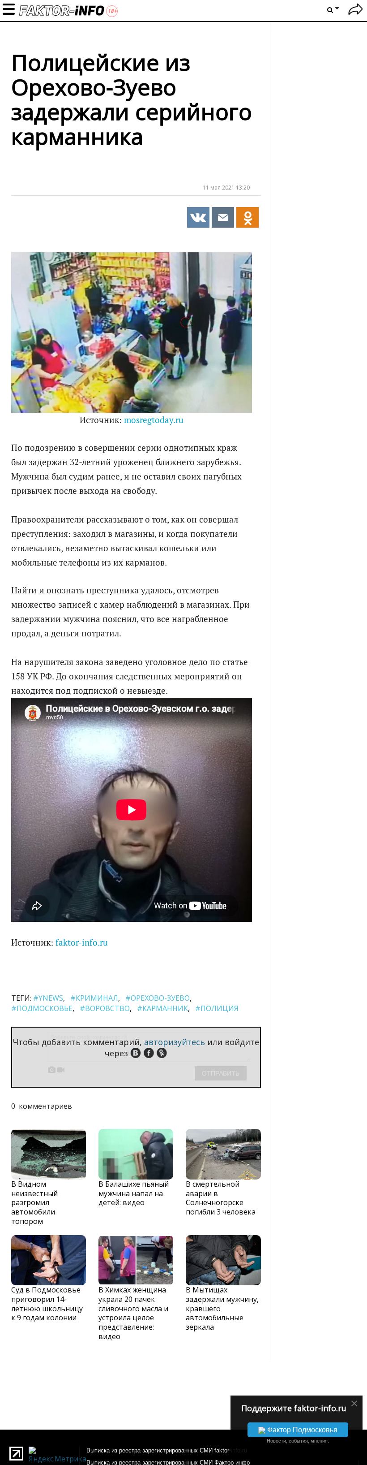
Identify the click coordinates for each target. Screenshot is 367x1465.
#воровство (105, 1008)
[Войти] (355, 10)
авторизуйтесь (174, 1042)
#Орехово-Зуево (157, 998)
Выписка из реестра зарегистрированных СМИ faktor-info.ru (166, 1450)
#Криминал (94, 998)
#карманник (162, 1008)
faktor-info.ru (81, 942)
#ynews (48, 998)
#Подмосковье (42, 1008)
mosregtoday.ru (154, 420)
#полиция (217, 1008)
